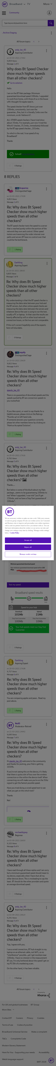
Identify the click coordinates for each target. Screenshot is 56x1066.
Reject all (28, 547)
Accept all (28, 540)
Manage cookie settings (28, 554)
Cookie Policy (14, 533)
